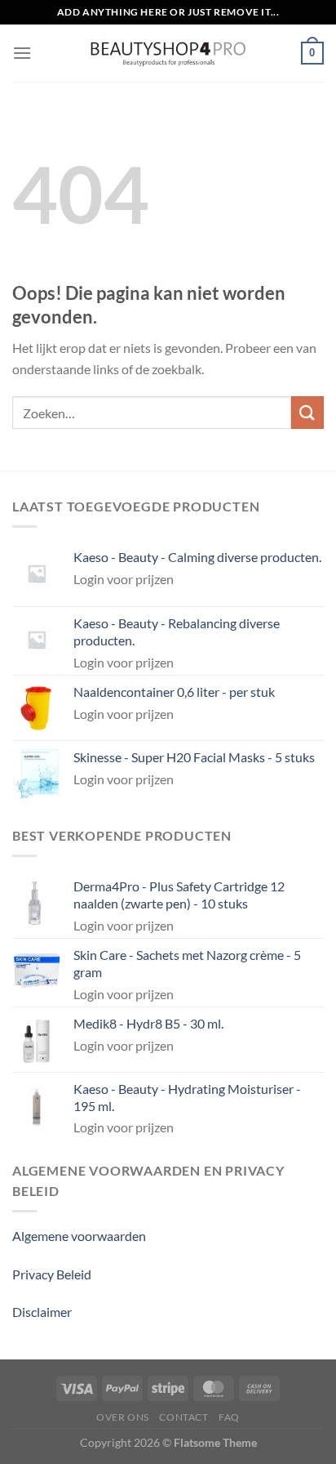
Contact (183, 1417)
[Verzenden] (307, 412)
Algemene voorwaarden (79, 1235)
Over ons (122, 1417)
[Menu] (22, 53)
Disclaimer (42, 1311)
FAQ (229, 1417)
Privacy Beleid (51, 1274)
